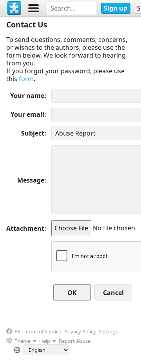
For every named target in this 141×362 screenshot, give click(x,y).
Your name (27, 95)
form (26, 78)
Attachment (25, 228)
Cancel (113, 292)
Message (30, 180)
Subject (32, 133)
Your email (27, 114)
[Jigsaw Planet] (14, 8)
